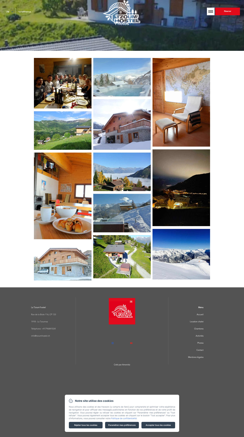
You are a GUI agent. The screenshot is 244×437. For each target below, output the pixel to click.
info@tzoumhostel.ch (40, 336)
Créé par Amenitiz (122, 365)
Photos (200, 343)
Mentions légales (195, 357)
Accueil (200, 315)
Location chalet (196, 322)
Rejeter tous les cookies (85, 425)
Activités (199, 336)
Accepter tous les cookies (158, 425)
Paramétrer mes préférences (122, 425)
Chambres (198, 329)
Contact (199, 350)
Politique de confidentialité (124, 418)
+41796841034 (24, 12)
